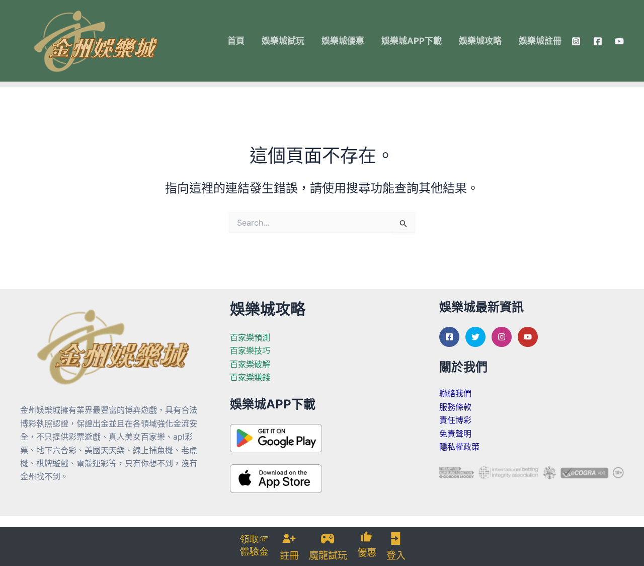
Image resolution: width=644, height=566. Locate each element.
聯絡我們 (455, 393)
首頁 (236, 41)
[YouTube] (619, 41)
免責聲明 (455, 434)
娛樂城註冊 (540, 41)
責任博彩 (455, 420)
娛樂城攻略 (480, 41)
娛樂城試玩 (283, 41)
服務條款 (455, 407)
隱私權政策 (459, 447)
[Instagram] (576, 41)
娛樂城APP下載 (411, 41)
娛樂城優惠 (342, 41)
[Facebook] (597, 41)
